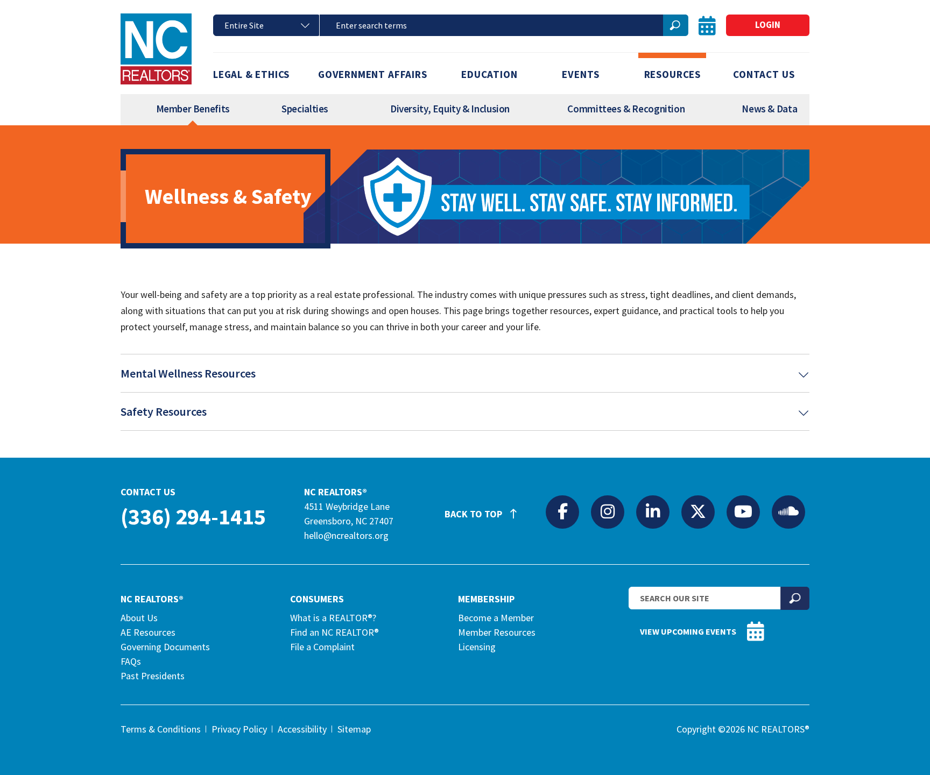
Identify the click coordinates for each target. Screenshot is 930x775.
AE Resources (148, 632)
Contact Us (763, 74)
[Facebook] (562, 511)
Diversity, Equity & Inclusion (450, 108)
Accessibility (302, 729)
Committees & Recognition (626, 108)
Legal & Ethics (251, 74)
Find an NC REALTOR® (334, 632)
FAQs (131, 661)
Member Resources (497, 632)
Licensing (477, 647)
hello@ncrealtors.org (346, 535)
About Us (139, 618)
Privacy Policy (239, 729)
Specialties (304, 108)
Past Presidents (153, 676)
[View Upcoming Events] (707, 25)
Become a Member (496, 618)
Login (767, 25)
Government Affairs (372, 74)
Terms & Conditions (161, 729)
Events (581, 74)
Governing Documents (165, 647)
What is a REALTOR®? (333, 618)
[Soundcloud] (788, 511)
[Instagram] (607, 511)
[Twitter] (698, 511)
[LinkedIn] (653, 511)
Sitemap (354, 729)
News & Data (769, 108)
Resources (672, 74)
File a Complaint (322, 647)
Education (489, 74)
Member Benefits (193, 108)
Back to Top (474, 514)
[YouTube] (743, 511)
